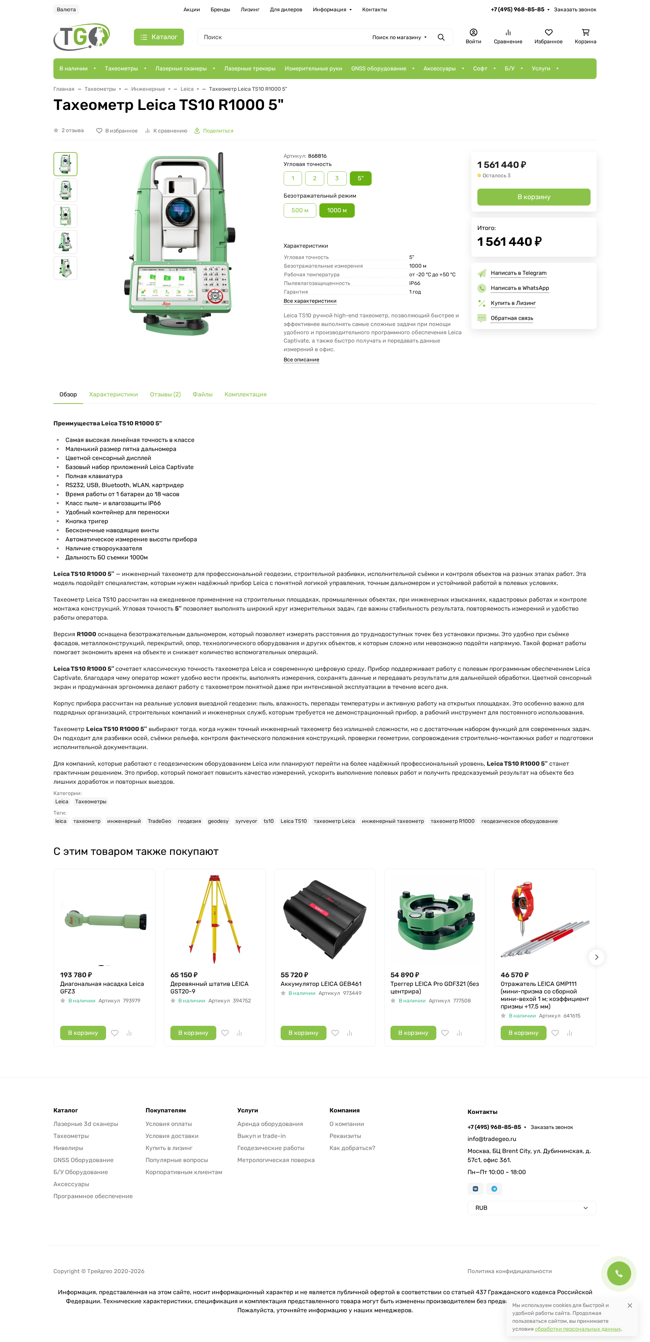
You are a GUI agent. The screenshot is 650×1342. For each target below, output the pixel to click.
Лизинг (250, 9)
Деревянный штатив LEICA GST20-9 (209, 987)
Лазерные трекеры (250, 68)
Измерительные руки (313, 68)
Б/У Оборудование (80, 1172)
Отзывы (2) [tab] (165, 394)
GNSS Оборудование (83, 1160)
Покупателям (166, 1110)
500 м (300, 210)
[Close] (630, 1305)
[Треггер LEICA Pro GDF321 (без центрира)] (435, 919)
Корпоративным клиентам (184, 1172)
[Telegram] (494, 1189)
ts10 (269, 821)
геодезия (189, 821)
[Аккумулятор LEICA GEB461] (325, 919)
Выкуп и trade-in (261, 1135)
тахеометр (86, 821)
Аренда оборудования (270, 1123)
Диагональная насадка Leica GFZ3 (102, 987)
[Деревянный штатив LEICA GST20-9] (215, 919)
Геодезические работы (270, 1148)
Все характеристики (310, 301)
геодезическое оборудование (519, 821)
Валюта (66, 9)
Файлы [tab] (203, 394)
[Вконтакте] (475, 1189)
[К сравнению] (129, 1033)
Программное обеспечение (93, 1196)
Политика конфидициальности (510, 1271)
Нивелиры (68, 1148)
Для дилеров (286, 9)
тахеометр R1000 (453, 821)
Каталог (65, 1110)
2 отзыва (73, 130)
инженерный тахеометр (393, 821)
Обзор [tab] (68, 394)
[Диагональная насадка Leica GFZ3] (104, 919)
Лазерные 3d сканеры (85, 1123)
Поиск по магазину (396, 37)
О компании (347, 1123)
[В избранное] (114, 1033)
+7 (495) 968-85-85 (517, 9)
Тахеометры (121, 68)
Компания (345, 1110)
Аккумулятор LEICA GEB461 (321, 983)
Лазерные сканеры (181, 68)
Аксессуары (440, 68)
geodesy (218, 821)
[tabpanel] (325, 622)
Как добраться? (352, 1148)
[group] (182, 262)
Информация (329, 9)
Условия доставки (172, 1135)
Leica (61, 801)
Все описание (301, 359)
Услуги (541, 68)
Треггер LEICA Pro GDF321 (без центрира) (434, 987)
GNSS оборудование (378, 68)
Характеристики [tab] (113, 394)
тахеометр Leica (334, 821)
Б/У (510, 68)
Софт (480, 68)
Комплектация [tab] (246, 394)
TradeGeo (159, 821)
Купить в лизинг (169, 1148)
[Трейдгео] (81, 36)
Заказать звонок (575, 9)
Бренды (220, 9)
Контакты (374, 9)
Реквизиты (345, 1135)
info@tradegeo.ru (492, 1138)
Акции (192, 9)
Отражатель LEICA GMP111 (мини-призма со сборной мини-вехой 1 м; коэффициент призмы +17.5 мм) (545, 995)
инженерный (124, 821)
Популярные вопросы (177, 1160)
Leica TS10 (294, 821)
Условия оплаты (169, 1123)
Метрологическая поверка (276, 1160)
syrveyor (246, 821)
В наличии (73, 68)
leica (61, 821)
